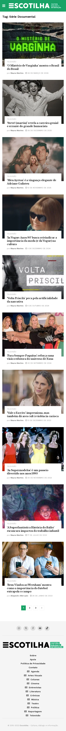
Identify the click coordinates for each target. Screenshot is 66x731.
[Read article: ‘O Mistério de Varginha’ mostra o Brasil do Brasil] (33, 44)
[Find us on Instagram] (18, 628)
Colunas (35, 679)
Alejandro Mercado (19, 596)
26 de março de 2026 (38, 73)
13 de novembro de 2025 (39, 188)
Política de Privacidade (33, 663)
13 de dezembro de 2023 (39, 420)
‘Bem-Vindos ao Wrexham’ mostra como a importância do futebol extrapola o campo (29, 588)
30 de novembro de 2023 (39, 478)
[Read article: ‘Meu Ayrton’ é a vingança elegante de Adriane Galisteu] (33, 159)
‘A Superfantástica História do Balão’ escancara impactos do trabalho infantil (33, 529)
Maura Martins (17, 73)
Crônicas (35, 695)
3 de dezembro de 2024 (38, 248)
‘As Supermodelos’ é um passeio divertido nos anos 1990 (27, 472)
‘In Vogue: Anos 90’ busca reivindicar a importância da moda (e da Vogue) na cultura (32, 241)
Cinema (35, 683)
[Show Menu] (3, 6)
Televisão (11, 62)
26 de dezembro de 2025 (39, 130)
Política (35, 707)
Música (35, 699)
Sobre (33, 655)
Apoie (33, 659)
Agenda (35, 671)
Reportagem (35, 711)
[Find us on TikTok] (47, 628)
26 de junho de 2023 (42, 596)
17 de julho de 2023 (37, 535)
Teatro (35, 703)
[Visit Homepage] (35, 5)
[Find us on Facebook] (33, 628)
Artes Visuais (35, 675)
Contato (33, 667)
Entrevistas (35, 687)
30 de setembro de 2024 (39, 363)
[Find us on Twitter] (25, 628)
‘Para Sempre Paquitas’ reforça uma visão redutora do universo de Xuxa (30, 357)
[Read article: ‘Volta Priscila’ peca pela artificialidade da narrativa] (33, 277)
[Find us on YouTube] (40, 628)
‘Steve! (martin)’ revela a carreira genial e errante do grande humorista (32, 124)
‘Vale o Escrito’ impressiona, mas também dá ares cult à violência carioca (33, 414)
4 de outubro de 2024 (38, 306)
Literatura (35, 691)
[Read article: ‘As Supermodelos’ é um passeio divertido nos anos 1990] (33, 449)
